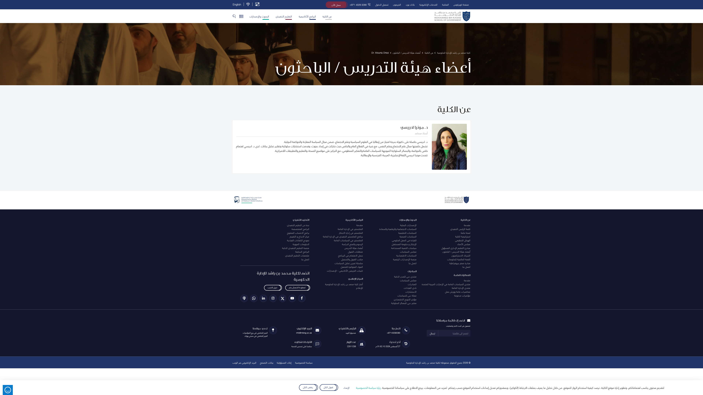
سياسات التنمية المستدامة (403, 248)
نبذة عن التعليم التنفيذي (298, 225)
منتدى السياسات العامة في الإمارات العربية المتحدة (446, 284)
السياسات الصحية (408, 236)
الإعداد (346, 387)
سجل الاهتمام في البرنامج (350, 255)
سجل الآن (336, 5)
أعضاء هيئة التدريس (353, 248)
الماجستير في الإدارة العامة (350, 229)
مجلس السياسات (408, 251)
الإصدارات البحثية (408, 225)
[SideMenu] (241, 16)
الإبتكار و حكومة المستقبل (404, 244)
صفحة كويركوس (461, 4)
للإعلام (359, 287)
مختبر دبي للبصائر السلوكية (403, 303)
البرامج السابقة (302, 251)
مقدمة (467, 225)
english (237, 4)
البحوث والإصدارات (259, 16)
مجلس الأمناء (463, 244)
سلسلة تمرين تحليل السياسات (349, 263)
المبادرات (412, 284)
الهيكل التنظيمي (462, 240)
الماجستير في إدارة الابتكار (351, 232)
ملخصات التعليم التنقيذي (297, 255)
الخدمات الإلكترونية (428, 4)
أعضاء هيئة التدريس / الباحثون (456, 251)
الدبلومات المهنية (301, 244)
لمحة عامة (465, 232)
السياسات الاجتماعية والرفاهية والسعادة (397, 229)
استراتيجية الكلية (462, 236)
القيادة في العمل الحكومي (404, 240)
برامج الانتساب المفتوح (298, 232)
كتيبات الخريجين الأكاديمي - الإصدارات (345, 270)
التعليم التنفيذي (284, 16)
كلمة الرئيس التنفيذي (460, 229)
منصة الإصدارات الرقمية (404, 259)
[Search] (234, 16)
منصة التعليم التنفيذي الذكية (295, 248)
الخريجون (397, 4)
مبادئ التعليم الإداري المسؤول (455, 248)
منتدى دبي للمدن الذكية (405, 276)
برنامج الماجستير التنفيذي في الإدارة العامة (343, 236)
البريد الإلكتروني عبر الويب (244, 362)
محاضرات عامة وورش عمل (457, 291)
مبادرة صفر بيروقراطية (459, 263)
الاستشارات (411, 291)
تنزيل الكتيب (272, 287)
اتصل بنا (466, 266)
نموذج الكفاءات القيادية (298, 240)
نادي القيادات (410, 287)
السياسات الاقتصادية (406, 255)
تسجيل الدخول (381, 4)
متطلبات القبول (355, 251)
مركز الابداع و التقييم (299, 236)
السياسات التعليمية (407, 232)
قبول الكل (328, 387)
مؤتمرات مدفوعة (462, 295)
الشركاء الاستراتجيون (460, 255)
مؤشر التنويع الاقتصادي (405, 299)
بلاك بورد (410, 4)
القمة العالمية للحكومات (458, 259)
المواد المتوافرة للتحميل (352, 266)
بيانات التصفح (266, 362)
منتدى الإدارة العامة (461, 287)
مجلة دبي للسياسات (406, 295)
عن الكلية (327, 16)
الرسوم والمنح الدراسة (352, 244)
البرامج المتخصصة (300, 229)
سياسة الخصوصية (304, 362)
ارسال (432, 333)
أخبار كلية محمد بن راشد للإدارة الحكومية (344, 284)
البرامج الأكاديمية (307, 16)
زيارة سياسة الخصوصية (368, 387)
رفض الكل (308, 387)
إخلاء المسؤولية (284, 362)
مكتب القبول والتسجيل (352, 259)
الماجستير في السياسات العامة (348, 240)
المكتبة (445, 4)
